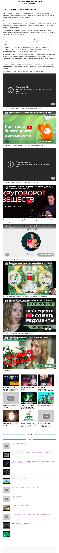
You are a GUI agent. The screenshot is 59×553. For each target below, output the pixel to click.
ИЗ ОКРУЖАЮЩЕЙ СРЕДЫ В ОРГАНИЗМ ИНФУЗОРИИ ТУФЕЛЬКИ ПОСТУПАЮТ (31, 514)
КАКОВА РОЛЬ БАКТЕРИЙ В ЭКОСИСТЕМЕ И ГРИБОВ (25, 487)
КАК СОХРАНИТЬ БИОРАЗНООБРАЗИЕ (21, 505)
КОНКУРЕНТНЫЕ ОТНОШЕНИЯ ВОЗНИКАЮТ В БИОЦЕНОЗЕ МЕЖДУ (28, 470)
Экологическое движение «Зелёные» (29, 2)
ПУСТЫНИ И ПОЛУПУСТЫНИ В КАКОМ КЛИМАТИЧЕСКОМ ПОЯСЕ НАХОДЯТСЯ (31, 452)
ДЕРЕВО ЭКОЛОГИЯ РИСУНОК (19, 496)
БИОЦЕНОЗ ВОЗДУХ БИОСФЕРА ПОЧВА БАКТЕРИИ (24, 532)
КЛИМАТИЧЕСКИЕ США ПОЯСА (19, 443)
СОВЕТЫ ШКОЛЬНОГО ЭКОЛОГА (20, 479)
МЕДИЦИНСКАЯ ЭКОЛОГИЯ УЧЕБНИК (21, 523)
